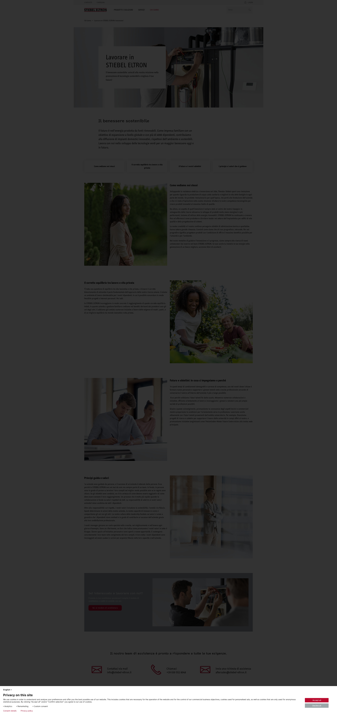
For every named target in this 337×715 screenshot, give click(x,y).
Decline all (316, 705)
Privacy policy (27, 711)
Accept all (317, 700)
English (6, 690)
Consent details (9, 711)
